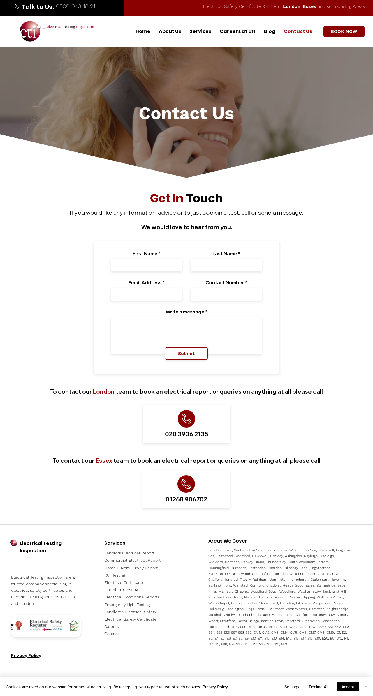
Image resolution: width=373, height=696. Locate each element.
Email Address (144, 282)
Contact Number (224, 282)
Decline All (318, 687)
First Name (145, 253)
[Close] (366, 686)
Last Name (224, 253)
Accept (348, 687)
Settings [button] (291, 687)
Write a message (185, 311)
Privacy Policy (215, 687)
